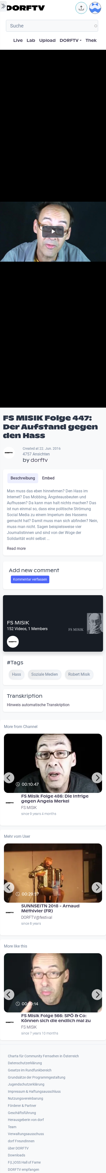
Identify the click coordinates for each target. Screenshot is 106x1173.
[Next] (97, 777)
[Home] (39, 8)
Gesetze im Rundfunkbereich (30, 1070)
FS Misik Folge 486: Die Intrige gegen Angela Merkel (54, 799)
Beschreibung (23, 478)
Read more (16, 548)
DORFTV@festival (36, 917)
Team (12, 1127)
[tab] (22, 478)
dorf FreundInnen (21, 1141)
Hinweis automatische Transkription (38, 704)
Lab (31, 40)
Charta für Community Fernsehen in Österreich (43, 1056)
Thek (91, 40)
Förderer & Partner (22, 1106)
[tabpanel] (53, 520)
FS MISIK (18, 622)
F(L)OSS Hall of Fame (24, 1162)
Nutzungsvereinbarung (25, 1098)
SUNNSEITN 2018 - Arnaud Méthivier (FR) (50, 908)
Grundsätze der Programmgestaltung (36, 1077)
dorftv (39, 460)
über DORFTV (18, 1148)
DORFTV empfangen (23, 1170)
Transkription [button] (24, 696)
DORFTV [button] (69, 40)
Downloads (16, 1155)
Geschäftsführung (22, 1113)
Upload (47, 40)
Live (18, 40)
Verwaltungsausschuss (26, 1134)
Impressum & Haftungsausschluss (34, 1091)
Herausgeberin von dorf (26, 1120)
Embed (48, 478)
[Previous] (8, 777)
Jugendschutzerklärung (26, 1084)
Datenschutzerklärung (25, 1063)
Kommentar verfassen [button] (30, 579)
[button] (81, 8)
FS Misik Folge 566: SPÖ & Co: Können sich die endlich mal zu (56, 1018)
